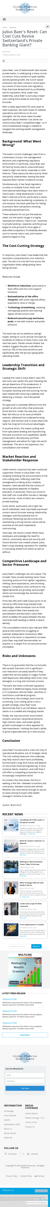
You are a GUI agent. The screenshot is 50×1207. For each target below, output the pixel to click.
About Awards (10, 1133)
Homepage (9, 1111)
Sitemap (40, 1176)
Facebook (12, 1154)
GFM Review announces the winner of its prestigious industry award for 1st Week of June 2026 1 (22, 1015)
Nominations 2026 (12, 1124)
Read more (32, 834)
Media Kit (8, 1137)
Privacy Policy (12, 1176)
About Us (8, 1129)
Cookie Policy (26, 1176)
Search (37, 946)
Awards (7, 1120)
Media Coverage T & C (35, 1118)
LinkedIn (34, 1154)
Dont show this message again (37, 1203)
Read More (25, 1035)
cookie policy (42, 1200)
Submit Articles (31, 1113)
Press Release (10, 1115)
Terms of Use (31, 1122)
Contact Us (30, 1127)
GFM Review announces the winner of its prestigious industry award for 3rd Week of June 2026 (22, 1003)
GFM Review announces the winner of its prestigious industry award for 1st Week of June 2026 (22, 1027)
